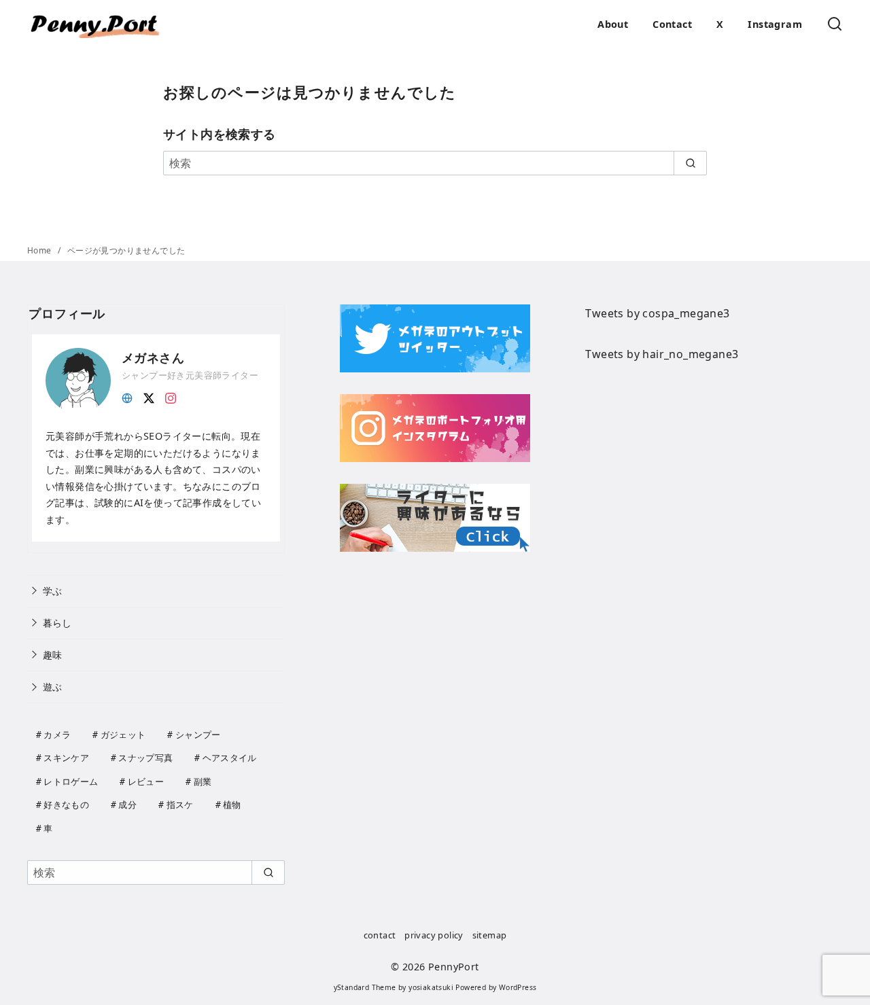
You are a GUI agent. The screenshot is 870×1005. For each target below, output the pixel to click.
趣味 (53, 654)
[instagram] (170, 397)
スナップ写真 (145, 758)
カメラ (57, 734)
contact (380, 935)
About (612, 24)
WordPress (518, 987)
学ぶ (53, 590)
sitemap (489, 935)
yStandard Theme (365, 987)
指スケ (180, 804)
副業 (203, 781)
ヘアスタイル (230, 758)
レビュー (146, 781)
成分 (127, 804)
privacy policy (434, 935)
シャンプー (198, 734)
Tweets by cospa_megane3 (657, 313)
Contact (672, 24)
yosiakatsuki (430, 987)
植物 (232, 804)
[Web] (127, 397)
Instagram (775, 24)
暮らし (57, 622)
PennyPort (453, 966)
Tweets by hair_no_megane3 (661, 354)
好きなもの (66, 804)
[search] (690, 163)
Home (40, 250)
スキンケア (66, 758)
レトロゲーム (71, 781)
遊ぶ (53, 686)
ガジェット (123, 734)
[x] (149, 397)
